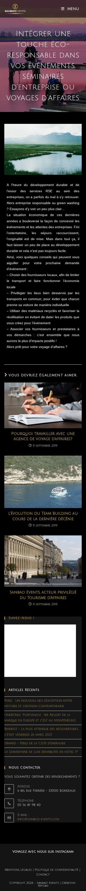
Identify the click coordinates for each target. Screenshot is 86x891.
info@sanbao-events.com (38, 819)
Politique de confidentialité (56, 869)
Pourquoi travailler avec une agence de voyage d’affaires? (43, 436)
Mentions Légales (18, 869)
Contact (43, 874)
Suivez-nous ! (21, 618)
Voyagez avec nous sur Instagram (43, 851)
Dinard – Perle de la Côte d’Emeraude (34, 743)
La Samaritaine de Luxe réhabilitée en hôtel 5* (41, 752)
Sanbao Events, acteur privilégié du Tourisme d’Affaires (43, 595)
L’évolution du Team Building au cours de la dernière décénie (43, 516)
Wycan (43, 885)
